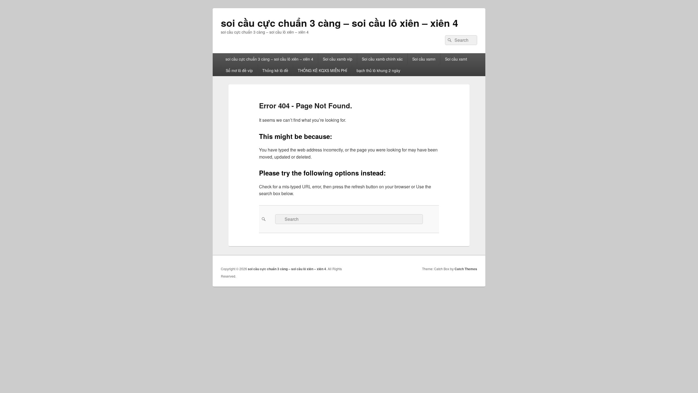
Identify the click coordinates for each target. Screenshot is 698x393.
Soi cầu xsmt (456, 59)
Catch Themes (466, 268)
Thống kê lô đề (275, 70)
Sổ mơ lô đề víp (239, 70)
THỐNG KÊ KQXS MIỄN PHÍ (322, 70)
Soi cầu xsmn (423, 59)
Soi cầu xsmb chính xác (382, 59)
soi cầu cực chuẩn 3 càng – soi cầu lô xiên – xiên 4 (339, 23)
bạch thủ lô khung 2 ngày (378, 70)
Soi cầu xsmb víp (337, 59)
